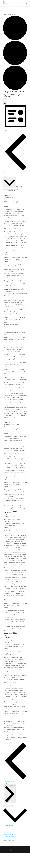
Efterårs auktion (9, 517)
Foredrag (7, 195)
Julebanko (7, 637)
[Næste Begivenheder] (4, 172)
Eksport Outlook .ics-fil (10, 836)
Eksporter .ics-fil (8, 834)
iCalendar (6, 828)
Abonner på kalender (9, 806)
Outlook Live (7, 832)
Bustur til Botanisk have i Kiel (14, 289)
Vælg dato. (19, 186)
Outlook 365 (7, 830)
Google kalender (8, 825)
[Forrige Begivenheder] (15, 170)
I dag (4, 176)
